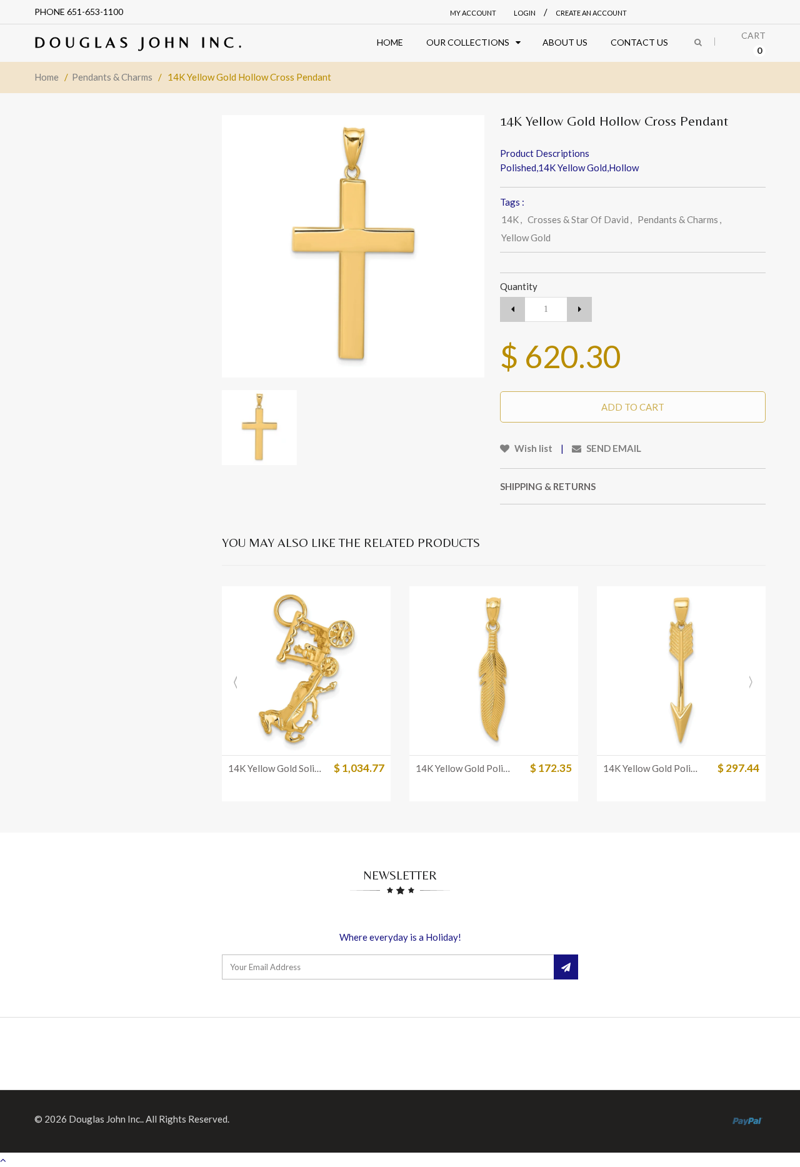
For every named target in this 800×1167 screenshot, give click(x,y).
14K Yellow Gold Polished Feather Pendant (464, 768)
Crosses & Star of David (580, 219)
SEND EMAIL (612, 448)
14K (511, 219)
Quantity (519, 286)
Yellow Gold (526, 237)
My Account (473, 13)
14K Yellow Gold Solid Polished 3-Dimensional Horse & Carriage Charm (277, 768)
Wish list (532, 448)
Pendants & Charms (112, 77)
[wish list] (337, 739)
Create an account (591, 13)
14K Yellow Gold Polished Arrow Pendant (652, 768)
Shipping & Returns (548, 486)
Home (46, 77)
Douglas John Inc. (140, 42)
